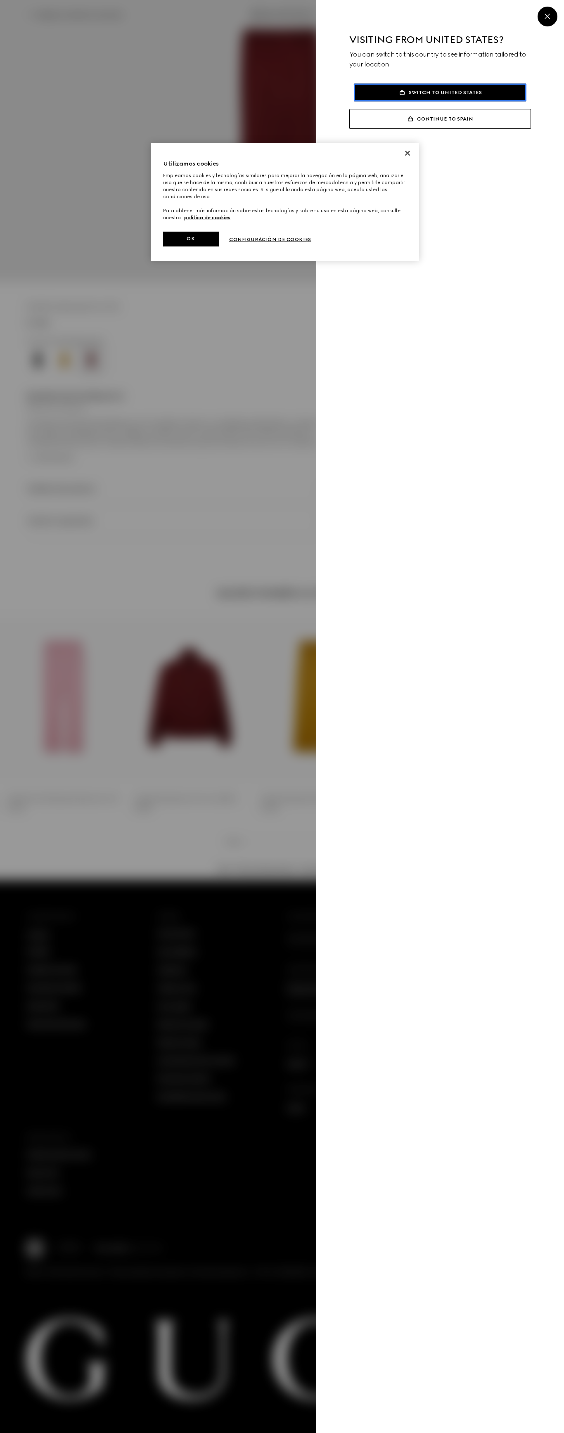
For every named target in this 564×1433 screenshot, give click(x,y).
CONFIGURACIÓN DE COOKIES (270, 239)
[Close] (547, 16)
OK (191, 239)
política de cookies (207, 217)
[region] (285, 202)
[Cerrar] (407, 153)
